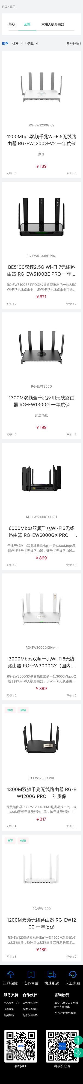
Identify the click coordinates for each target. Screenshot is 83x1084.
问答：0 (11, 173)
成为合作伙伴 (30, 1002)
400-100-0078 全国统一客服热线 (66, 1004)
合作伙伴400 (30, 1015)
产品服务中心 (11, 1002)
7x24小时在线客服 (65, 1013)
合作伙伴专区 (30, 1009)
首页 (4, 6)
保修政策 (9, 1009)
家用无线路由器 (53, 24)
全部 (27, 24)
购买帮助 (9, 1015)
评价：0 (71, 173)
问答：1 (11, 826)
